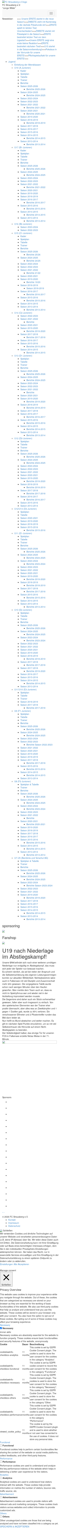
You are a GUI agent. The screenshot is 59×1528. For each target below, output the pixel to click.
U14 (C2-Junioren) (23, 312)
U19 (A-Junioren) (22, 67)
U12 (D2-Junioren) (23, 438)
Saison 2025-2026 (29, 86)
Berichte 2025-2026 (35, 89)
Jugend (11, 61)
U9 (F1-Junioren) (22, 710)
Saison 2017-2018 (29, 125)
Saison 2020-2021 (29, 110)
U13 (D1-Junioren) (23, 355)
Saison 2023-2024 (29, 98)
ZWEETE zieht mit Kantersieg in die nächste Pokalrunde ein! (36, 23)
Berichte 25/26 (33, 254)
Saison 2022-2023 (29, 101)
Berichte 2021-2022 (35, 107)
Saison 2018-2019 (29, 119)
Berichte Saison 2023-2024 (39, 885)
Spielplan (24, 73)
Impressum (13, 1222)
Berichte (24, 83)
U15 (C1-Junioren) (23, 233)
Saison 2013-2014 (29, 141)
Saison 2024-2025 (29, 92)
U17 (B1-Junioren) (23, 147)
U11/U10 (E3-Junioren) (25, 689)
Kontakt (12, 1219)
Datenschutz (14, 1225)
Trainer (23, 79)
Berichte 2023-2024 (35, 563)
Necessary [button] (5, 1324)
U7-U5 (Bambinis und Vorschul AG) (31, 857)
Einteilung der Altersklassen (27, 64)
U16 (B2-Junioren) (23, 223)
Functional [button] (5, 1442)
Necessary (8, 1328)
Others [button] (3, 1513)
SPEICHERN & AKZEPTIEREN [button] (14, 1526)
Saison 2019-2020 (29, 116)
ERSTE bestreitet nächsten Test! (32, 45)
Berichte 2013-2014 (35, 144)
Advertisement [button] (7, 1494)
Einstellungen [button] (6, 1264)
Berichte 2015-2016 (35, 208)
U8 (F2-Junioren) (22, 781)
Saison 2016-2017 (29, 128)
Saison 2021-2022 (29, 104)
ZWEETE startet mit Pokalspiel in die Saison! (36, 32)
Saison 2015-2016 (29, 132)
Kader (23, 70)
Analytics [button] (4, 1474)
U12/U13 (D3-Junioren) (25, 508)
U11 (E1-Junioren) (23, 533)
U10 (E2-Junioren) (23, 609)
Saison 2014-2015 (29, 135)
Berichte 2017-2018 (35, 337)
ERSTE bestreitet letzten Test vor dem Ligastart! (34, 37)
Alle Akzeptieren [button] (21, 1264)
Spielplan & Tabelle (29, 784)
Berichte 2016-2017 (35, 202)
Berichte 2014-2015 (35, 138)
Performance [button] (6, 1458)
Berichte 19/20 (33, 282)
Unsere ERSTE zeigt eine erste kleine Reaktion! (35, 42)
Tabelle (23, 76)
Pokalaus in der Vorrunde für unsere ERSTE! (37, 52)
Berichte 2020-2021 (35, 113)
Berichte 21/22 (33, 272)
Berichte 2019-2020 (35, 331)
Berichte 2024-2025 (35, 95)
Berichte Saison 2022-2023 (39, 744)
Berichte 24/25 (33, 260)
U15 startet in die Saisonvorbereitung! (36, 48)
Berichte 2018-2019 (35, 122)
